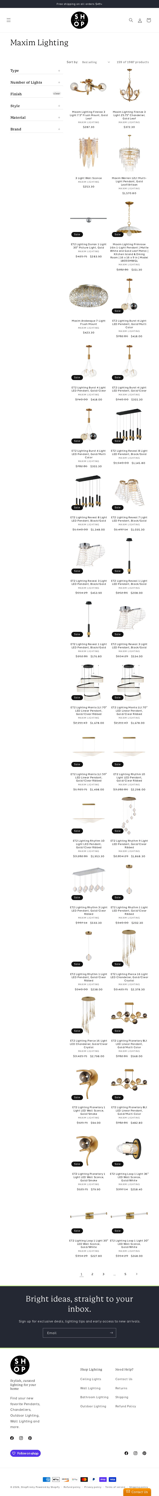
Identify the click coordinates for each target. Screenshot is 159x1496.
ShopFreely (28, 1486)
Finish (16, 94)
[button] (8, 20)
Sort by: (72, 62)
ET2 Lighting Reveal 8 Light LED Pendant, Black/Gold (129, 452)
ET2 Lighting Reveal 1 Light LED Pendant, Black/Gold (129, 582)
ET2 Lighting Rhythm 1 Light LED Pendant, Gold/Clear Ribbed (129, 910)
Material (18, 117)
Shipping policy (138, 1486)
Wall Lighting (90, 1388)
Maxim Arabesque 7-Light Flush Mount (89, 322)
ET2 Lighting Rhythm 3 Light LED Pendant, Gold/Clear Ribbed (88, 910)
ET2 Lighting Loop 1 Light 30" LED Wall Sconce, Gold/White (88, 1244)
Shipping (121, 1397)
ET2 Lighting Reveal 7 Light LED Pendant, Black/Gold (129, 519)
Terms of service (115, 1486)
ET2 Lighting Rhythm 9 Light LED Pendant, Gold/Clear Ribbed (129, 844)
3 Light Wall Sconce (88, 178)
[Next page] (136, 1273)
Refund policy (72, 1486)
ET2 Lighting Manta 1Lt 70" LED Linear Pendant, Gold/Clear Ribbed (89, 710)
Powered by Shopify (48, 1486)
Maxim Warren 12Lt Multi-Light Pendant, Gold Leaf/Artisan (129, 181)
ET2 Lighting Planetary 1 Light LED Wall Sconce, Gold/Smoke (88, 1110)
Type (14, 71)
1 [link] (82, 1274)
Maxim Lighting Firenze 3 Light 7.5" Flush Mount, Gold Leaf (89, 115)
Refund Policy (125, 1406)
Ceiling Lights (90, 1379)
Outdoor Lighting (93, 1406)
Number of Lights (26, 82)
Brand (15, 129)
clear (57, 93)
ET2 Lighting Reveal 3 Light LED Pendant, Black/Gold (89, 582)
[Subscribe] (111, 1333)
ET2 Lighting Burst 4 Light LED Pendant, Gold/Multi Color (129, 324)
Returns (121, 1388)
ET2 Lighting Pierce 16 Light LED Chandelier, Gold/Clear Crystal (129, 977)
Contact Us (123, 1379)
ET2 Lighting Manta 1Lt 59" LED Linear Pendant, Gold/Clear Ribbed (89, 777)
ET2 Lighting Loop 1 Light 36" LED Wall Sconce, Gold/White (129, 1177)
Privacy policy (92, 1486)
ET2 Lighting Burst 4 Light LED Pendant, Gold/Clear (89, 389)
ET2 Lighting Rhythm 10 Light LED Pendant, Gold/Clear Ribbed (129, 777)
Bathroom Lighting (94, 1397)
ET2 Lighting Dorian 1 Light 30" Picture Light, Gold (89, 245)
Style (15, 106)
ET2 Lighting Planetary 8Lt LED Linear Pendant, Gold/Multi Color (129, 1044)
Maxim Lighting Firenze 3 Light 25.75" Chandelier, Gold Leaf (129, 115)
